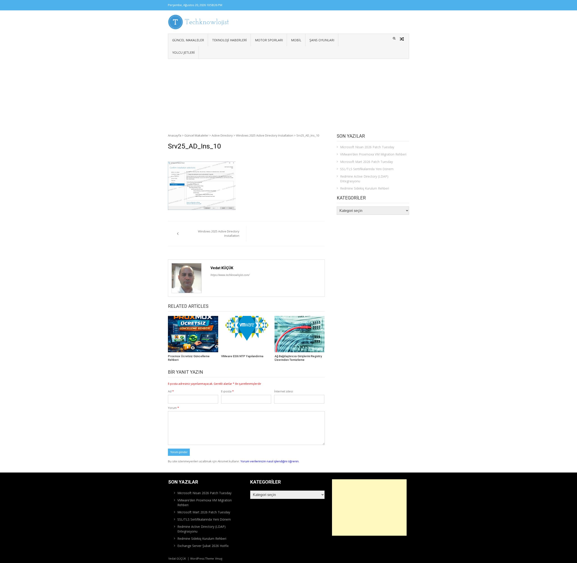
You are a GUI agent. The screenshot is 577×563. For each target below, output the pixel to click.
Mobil (296, 40)
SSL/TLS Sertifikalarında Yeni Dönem (367, 169)
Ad (171, 391)
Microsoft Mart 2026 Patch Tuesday (366, 162)
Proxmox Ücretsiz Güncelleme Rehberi (189, 357)
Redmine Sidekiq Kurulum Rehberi (364, 188)
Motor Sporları (269, 40)
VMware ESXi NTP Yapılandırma (242, 356)
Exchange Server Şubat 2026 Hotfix (203, 546)
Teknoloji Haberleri (229, 40)
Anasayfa (174, 135)
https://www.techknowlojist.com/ (230, 275)
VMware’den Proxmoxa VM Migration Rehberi (373, 154)
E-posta (227, 391)
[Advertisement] (288, 92)
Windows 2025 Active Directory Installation (264, 135)
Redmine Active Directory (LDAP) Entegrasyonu (364, 178)
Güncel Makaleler (188, 40)
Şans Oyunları (321, 40)
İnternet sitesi (283, 391)
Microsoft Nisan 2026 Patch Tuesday (367, 147)
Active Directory (222, 135)
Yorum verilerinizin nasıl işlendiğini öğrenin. (269, 461)
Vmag (218, 559)
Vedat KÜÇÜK (222, 268)
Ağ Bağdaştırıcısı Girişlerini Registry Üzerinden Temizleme (298, 357)
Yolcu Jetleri (183, 52)
